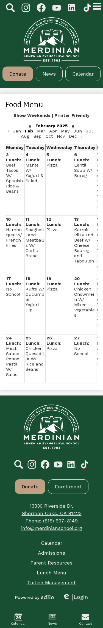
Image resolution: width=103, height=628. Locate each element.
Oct (49, 136)
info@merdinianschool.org (51, 528)
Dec (73, 136)
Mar (41, 131)
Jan (17, 131)
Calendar (18, 624)
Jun (78, 131)
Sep (37, 136)
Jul (89, 131)
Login (75, 597)
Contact (85, 624)
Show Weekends (32, 115)
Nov (61, 136)
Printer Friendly (72, 115)
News (52, 624)
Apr (53, 131)
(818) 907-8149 (60, 521)
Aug (25, 136)
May (65, 131)
